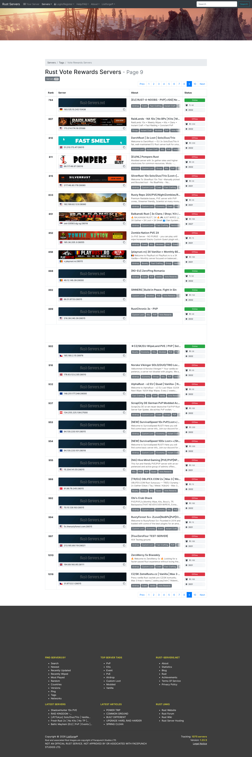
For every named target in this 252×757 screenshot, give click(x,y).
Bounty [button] (145, 263)
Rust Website (169, 710)
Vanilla (109, 687)
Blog (164, 670)
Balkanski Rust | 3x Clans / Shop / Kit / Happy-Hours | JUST (167, 213)
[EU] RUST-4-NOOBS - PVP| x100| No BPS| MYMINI (162, 99)
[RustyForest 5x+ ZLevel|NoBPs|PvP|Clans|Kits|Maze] (92, 520)
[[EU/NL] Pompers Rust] (92, 159)
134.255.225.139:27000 (75, 412)
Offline (195, 119)
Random (55, 680)
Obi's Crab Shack (141, 498)
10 (195, 83)
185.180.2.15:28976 (73, 355)
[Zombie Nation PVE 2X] (92, 235)
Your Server (32, 4)
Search (244, 4)
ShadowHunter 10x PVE (64, 710)
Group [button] (135, 130)
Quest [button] (175, 244)
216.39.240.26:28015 (74, 318)
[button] (124, 109)
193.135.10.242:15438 (74, 109)
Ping (53, 691)
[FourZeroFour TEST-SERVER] (149, 535)
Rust (164, 673)
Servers (46, 4)
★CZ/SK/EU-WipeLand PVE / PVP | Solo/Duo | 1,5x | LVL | (166, 346)
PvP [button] (180, 106)
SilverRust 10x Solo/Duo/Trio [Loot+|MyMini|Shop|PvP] (165, 175)
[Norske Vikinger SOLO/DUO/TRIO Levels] (92, 368)
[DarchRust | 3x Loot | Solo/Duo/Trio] (92, 140)
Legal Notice (200, 743)
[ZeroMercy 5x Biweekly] (92, 558)
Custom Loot (113, 680)
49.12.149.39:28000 (73, 280)
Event (109, 670)
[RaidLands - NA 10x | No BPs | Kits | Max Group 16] (92, 121)
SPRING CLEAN (114, 724)
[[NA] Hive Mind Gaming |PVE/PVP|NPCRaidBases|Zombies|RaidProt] (92, 463)
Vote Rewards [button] (177, 130)
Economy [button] (160, 206)
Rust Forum (168, 713)
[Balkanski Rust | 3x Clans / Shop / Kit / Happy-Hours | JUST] (92, 216)
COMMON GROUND (117, 713)
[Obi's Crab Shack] (92, 501)
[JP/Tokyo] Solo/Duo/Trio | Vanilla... (70, 717)
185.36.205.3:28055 (73, 242)
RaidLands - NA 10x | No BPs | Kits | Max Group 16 (161, 118)
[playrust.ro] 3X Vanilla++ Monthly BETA (156, 251)
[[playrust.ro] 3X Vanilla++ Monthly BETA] (92, 254)
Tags (61, 62)
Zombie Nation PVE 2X (145, 232)
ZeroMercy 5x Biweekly (145, 554)
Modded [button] (158, 130)
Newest (55, 666)
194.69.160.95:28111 (73, 564)
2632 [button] (190, 110)
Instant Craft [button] (170, 106)
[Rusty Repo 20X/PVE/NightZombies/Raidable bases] (92, 197)
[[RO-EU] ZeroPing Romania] (92, 273)
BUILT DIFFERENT (116, 717)
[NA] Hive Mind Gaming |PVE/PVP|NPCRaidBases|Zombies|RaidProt (173, 460)
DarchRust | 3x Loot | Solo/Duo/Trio (153, 137)
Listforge (71, 736)
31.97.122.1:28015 (72, 583)
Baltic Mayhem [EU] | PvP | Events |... (71, 724)
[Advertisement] (126, 50)
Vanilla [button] (177, 263)
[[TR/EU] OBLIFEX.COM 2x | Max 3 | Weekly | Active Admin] (92, 482)
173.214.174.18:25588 (74, 128)
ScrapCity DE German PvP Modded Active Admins (162, 403)
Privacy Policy (169, 684)
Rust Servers (11, 4)
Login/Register (64, 4)
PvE (108, 673)
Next (202, 83)
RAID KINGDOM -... (61, 713)
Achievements (169, 677)
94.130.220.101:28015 (74, 431)
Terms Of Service (171, 680)
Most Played (58, 677)
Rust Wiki (167, 717)
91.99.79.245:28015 (73, 488)
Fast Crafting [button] (156, 106)
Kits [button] (162, 149)
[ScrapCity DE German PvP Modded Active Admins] (92, 406)
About (94, 4)
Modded (111, 684)
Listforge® (107, 4)
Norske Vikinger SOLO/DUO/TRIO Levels (156, 365)
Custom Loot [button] (138, 149)
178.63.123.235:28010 (74, 374)
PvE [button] (177, 206)
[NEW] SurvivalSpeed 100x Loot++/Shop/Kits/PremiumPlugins (170, 441)
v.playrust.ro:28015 (73, 261)
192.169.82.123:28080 (74, 204)
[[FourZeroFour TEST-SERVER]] (92, 539)
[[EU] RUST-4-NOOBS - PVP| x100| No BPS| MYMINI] (92, 102)
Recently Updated (61, 670)
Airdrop (110, 677)
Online (194, 100)
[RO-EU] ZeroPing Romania (148, 270)
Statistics (167, 666)
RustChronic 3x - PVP (144, 308)
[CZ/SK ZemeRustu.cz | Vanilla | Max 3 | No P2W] (92, 577)
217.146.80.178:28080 (74, 185)
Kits (108, 666)
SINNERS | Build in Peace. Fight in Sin (154, 289)
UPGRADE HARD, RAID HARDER (124, 720)
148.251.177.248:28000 (75, 393)
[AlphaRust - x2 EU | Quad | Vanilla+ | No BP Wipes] (92, 387)
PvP (108, 663)
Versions (55, 687)
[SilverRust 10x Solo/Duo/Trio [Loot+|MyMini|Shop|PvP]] (92, 178)
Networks (56, 698)
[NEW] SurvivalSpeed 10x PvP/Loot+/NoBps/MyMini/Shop (167, 422)
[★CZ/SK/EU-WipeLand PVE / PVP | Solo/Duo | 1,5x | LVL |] (92, 349)
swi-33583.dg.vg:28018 (75, 223)
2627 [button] (190, 224)
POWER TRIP (113, 710)
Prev (142, 83)
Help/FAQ (82, 4)
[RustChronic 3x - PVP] (92, 311)
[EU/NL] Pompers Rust (145, 156)
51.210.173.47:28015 (73, 147)
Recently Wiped (59, 673)
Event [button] (144, 106)
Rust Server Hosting (173, 720)
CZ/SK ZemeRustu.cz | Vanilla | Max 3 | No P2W (160, 573)
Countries (56, 684)
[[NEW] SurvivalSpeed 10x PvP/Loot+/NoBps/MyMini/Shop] (92, 425)
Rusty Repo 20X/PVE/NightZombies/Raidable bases (163, 194)
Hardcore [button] (175, 225)
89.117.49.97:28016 (73, 166)
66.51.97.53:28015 (72, 299)
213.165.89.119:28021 (74, 545)
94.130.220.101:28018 (74, 450)
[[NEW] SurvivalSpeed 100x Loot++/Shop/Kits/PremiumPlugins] (92, 444)
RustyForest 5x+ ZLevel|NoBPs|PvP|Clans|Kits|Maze (164, 517)
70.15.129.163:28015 (73, 507)
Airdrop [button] (135, 106)
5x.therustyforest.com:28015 (77, 526)
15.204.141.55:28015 (73, 469)
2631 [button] (190, 186)
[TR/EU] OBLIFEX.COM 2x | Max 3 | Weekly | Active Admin (166, 479)
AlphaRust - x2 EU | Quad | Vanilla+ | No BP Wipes (161, 384)
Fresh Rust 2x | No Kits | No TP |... (70, 720)
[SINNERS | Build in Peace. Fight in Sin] (92, 292)
